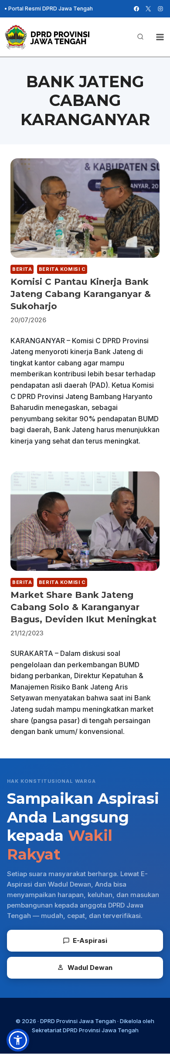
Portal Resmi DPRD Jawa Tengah (50, 8)
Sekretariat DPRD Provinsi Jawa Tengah (85, 1030)
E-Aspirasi (90, 940)
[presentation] (85, 208)
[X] (148, 8)
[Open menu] (160, 37)
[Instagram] (160, 8)
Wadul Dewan (90, 967)
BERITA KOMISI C (62, 269)
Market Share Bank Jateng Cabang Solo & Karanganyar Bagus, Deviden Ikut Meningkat (83, 607)
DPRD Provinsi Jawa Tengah (78, 1020)
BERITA (22, 269)
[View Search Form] (140, 37)
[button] (18, 1040)
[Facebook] (136, 8)
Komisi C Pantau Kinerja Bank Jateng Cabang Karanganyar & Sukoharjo (80, 293)
